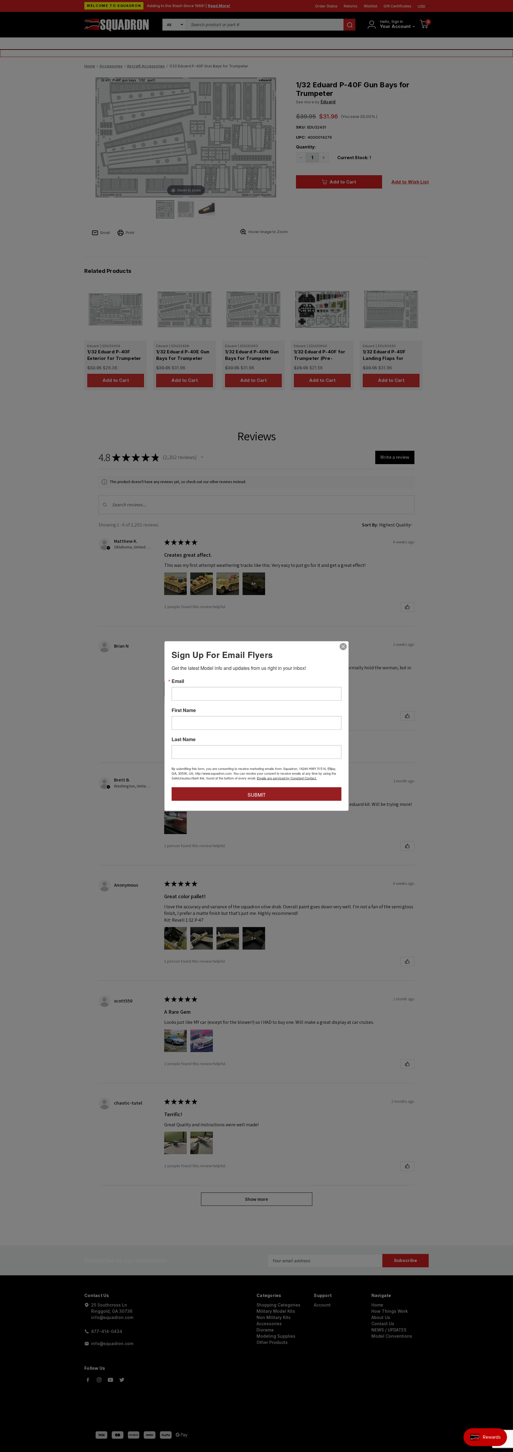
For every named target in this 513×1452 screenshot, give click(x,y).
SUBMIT (257, 794)
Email (178, 681)
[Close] (343, 646)
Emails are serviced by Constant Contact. (287, 778)
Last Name (184, 739)
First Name (184, 710)
